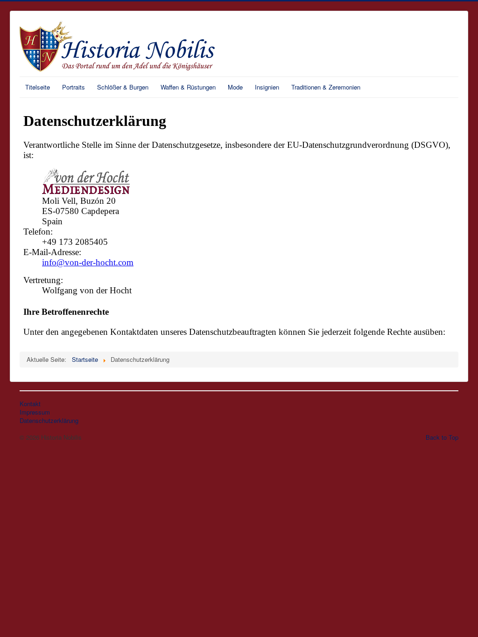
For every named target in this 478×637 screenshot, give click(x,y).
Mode (235, 87)
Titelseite (37, 87)
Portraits (73, 87)
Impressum (35, 412)
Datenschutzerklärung (49, 420)
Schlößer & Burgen (122, 87)
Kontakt (30, 404)
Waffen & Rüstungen (188, 87)
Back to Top (442, 437)
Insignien (267, 87)
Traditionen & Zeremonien (325, 87)
